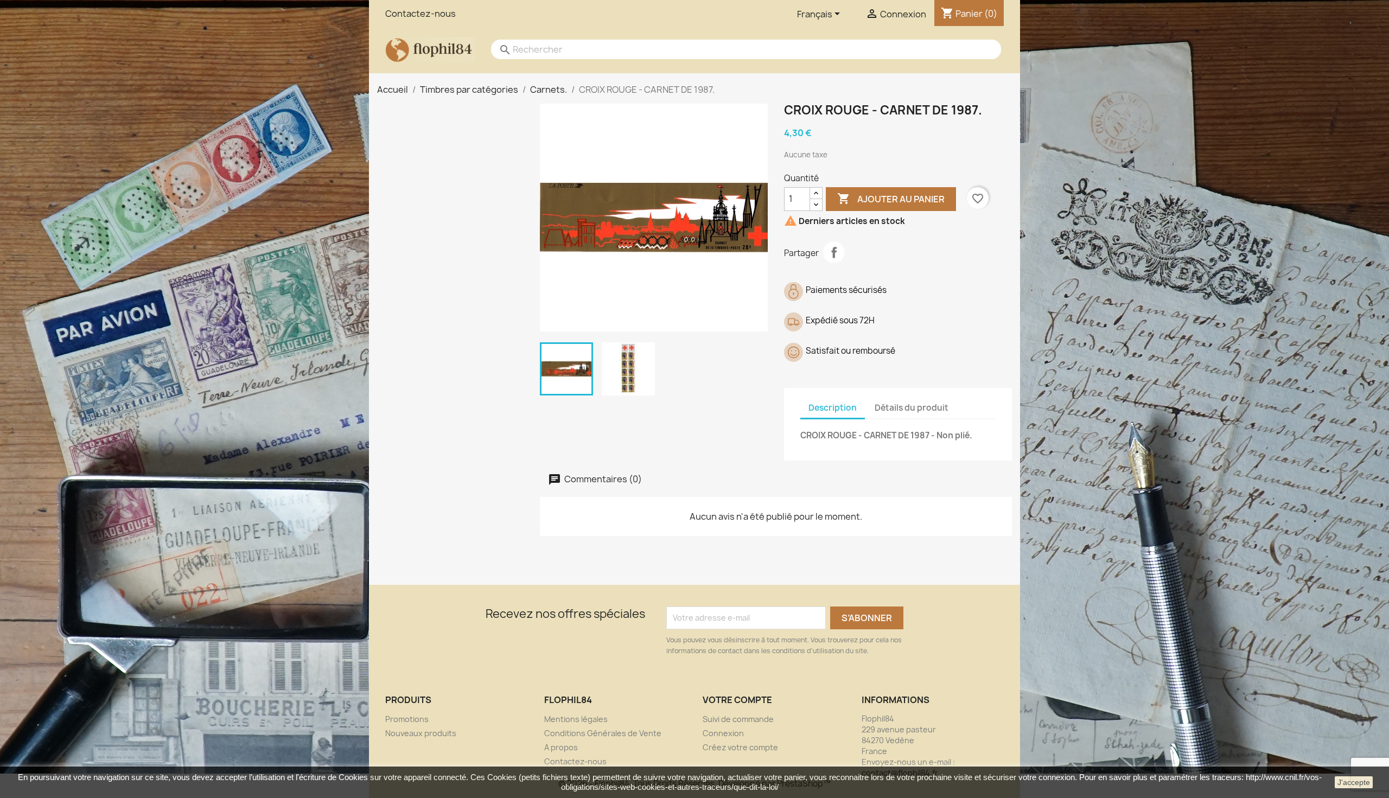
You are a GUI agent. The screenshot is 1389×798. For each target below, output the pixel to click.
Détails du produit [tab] (911, 407)
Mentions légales (576, 719)
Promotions (407, 719)
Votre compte (737, 700)
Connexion (723, 733)
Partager (834, 252)
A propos (561, 747)
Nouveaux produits (420, 733)
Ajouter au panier (891, 198)
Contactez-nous (420, 14)
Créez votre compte (740, 747)
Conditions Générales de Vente (602, 733)
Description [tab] (832, 407)
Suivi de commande (738, 719)
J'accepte (1353, 782)
